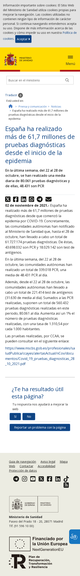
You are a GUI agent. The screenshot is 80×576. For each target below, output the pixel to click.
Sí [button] (15, 416)
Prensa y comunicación (33, 106)
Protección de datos (23, 470)
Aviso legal (48, 462)
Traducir (11, 95)
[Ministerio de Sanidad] (20, 59)
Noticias (56, 106)
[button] (70, 57)
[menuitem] (23, 462)
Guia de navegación (22, 462)
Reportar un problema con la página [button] (40, 427)
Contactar (26, 466)
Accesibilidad (46, 466)
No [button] (29, 416)
